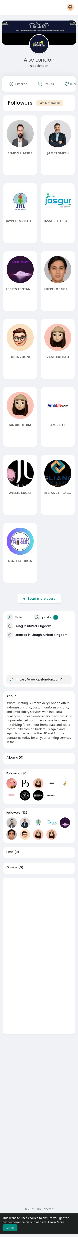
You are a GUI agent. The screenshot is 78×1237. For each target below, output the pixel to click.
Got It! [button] (10, 1228)
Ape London (39, 59)
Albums (12, 757)
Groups (12, 867)
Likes (10, 852)
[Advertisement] (39, 917)
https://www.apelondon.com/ (39, 679)
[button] (70, 7)
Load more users (41, 598)
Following (13, 773)
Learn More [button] (56, 1222)
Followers (13, 812)
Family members (50, 103)
